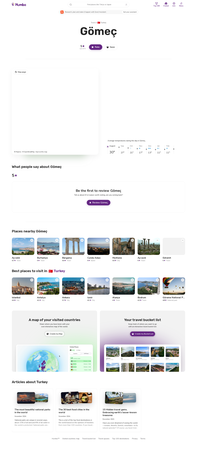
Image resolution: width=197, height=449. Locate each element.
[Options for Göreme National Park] (182, 280)
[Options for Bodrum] (157, 280)
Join (173, 6)
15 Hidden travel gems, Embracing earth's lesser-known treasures (120, 412)
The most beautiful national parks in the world (32, 411)
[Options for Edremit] (182, 240)
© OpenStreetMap (28, 152)
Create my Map (56, 334)
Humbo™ (56, 438)
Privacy (135, 438)
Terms (142, 438)
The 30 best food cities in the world (74, 411)
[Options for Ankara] (82, 280)
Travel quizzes (103, 438)
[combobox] (98, 4)
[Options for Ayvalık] (31, 240)
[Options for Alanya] (132, 280)
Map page (22, 72)
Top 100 (156, 6)
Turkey (101, 22)
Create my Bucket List (144, 334)
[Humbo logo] (19, 4)
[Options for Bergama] (82, 240)
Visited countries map (70, 438)
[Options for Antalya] (56, 280)
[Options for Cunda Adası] (107, 240)
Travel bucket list (89, 438)
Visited (166, 6)
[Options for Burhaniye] (56, 240)
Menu (181, 6)
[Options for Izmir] (107, 280)
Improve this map (41, 152)
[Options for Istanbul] (31, 280)
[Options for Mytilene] (132, 240)
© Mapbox (17, 152)
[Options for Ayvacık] (157, 240)
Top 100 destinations (120, 438)
